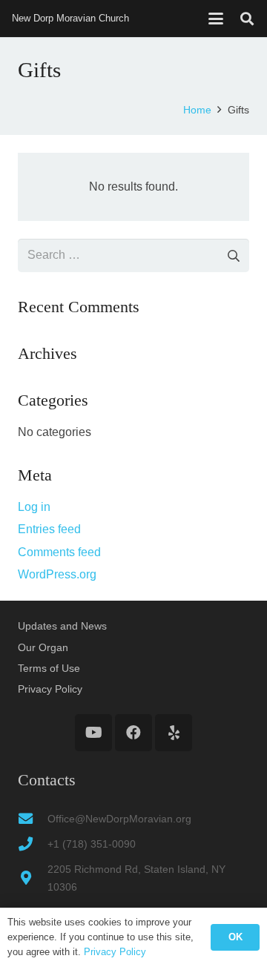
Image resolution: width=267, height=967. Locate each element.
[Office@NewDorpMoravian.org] (32, 818)
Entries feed (49, 529)
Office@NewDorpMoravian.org (119, 819)
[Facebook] (133, 732)
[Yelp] (173, 732)
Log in (34, 507)
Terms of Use (49, 668)
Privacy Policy (50, 689)
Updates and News (62, 626)
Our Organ (43, 647)
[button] (216, 18)
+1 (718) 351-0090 (91, 844)
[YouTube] (93, 732)
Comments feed (59, 552)
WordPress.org (57, 574)
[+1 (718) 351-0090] (32, 843)
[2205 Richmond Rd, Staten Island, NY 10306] (32, 878)
